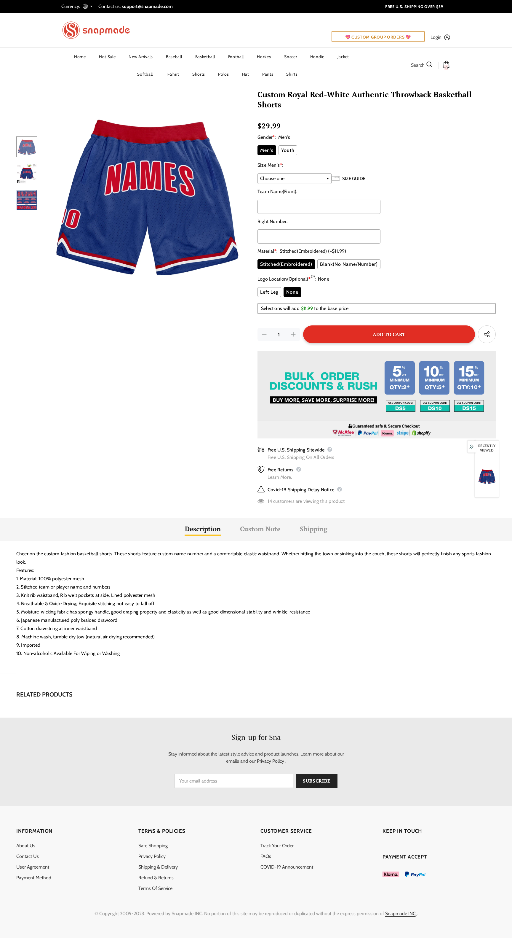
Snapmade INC (400, 913)
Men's (266, 150)
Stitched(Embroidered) (286, 264)
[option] (146, 194)
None (292, 292)
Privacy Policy (270, 761)
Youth (288, 150)
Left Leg (269, 292)
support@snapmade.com (147, 6)
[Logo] (99, 30)
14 (270, 501)
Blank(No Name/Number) (349, 264)
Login (436, 37)
